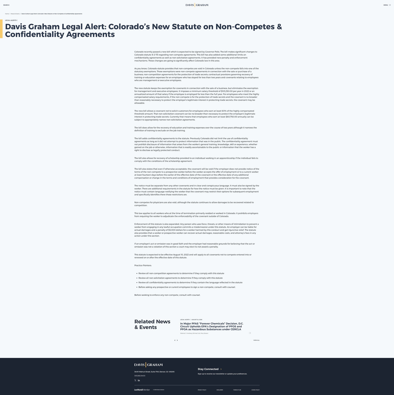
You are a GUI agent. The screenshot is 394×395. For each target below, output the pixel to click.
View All (256, 340)
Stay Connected (208, 369)
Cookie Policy (255, 390)
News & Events (15, 13)
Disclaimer (220, 390)
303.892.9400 (139, 376)
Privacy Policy (202, 390)
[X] (135, 380)
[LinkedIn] (139, 380)
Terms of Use (237, 390)
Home (7, 13)
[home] (197, 5)
